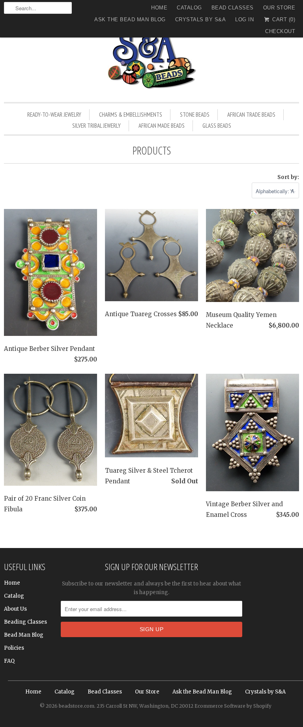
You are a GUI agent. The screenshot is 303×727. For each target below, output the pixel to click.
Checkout (280, 31)
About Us (15, 609)
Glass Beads (216, 125)
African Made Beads (161, 125)
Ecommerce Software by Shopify (233, 706)
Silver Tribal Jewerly (96, 125)
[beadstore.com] (151, 61)
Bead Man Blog (23, 635)
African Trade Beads (251, 114)
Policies (14, 648)
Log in (244, 19)
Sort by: (288, 177)
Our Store (279, 8)
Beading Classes (25, 622)
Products (152, 150)
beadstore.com (76, 706)
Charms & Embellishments (130, 114)
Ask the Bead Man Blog (130, 19)
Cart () (283, 19)
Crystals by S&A (200, 19)
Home (159, 8)
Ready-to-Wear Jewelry (54, 114)
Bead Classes (232, 8)
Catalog (189, 8)
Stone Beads (194, 114)
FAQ (9, 661)
